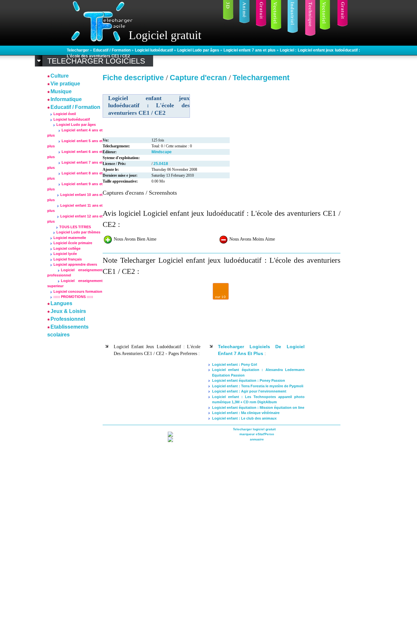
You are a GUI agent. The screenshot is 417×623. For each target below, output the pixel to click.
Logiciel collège (66, 248)
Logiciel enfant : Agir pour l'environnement (249, 391)
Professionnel (67, 319)
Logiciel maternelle (69, 238)
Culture (59, 76)
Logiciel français (67, 259)
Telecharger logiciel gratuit (254, 429)
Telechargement (261, 77)
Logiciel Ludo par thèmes (78, 232)
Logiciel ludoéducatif (154, 50)
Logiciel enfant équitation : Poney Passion (248, 380)
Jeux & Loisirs (68, 311)
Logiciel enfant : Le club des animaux (244, 418)
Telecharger (78, 50)
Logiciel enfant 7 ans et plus (250, 50)
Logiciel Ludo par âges (199, 50)
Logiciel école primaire (72, 243)
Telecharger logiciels (96, 61)
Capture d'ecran (199, 77)
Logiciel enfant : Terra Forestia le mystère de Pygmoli (257, 386)
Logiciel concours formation (77, 291)
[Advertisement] (66, 437)
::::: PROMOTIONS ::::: (73, 297)
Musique (61, 91)
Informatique (66, 99)
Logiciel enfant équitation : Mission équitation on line (258, 407)
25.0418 (160, 163)
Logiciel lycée (65, 254)
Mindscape (161, 152)
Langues (61, 303)
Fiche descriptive (133, 77)
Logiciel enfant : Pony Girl (234, 364)
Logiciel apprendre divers (75, 264)
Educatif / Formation (112, 50)
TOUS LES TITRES (75, 227)
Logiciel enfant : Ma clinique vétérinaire (246, 413)
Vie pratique (65, 83)
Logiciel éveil (64, 114)
